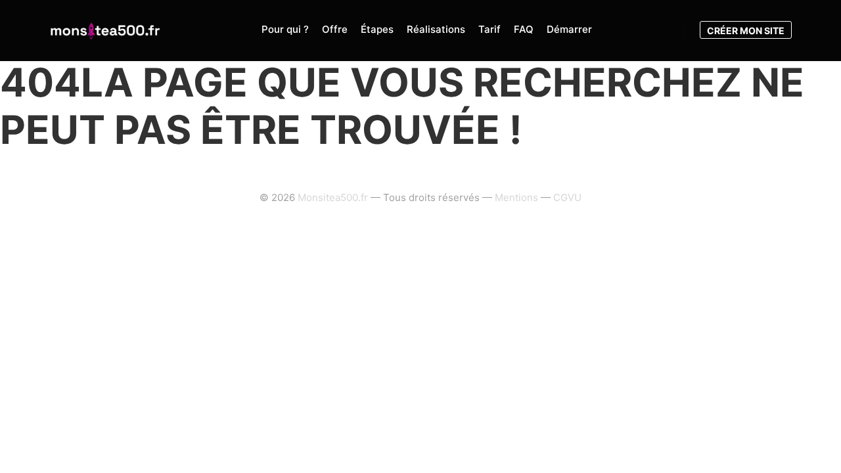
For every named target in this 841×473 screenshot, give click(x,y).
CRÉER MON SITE (745, 30)
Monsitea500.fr (333, 197)
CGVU (567, 197)
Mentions (516, 197)
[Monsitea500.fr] (105, 30)
